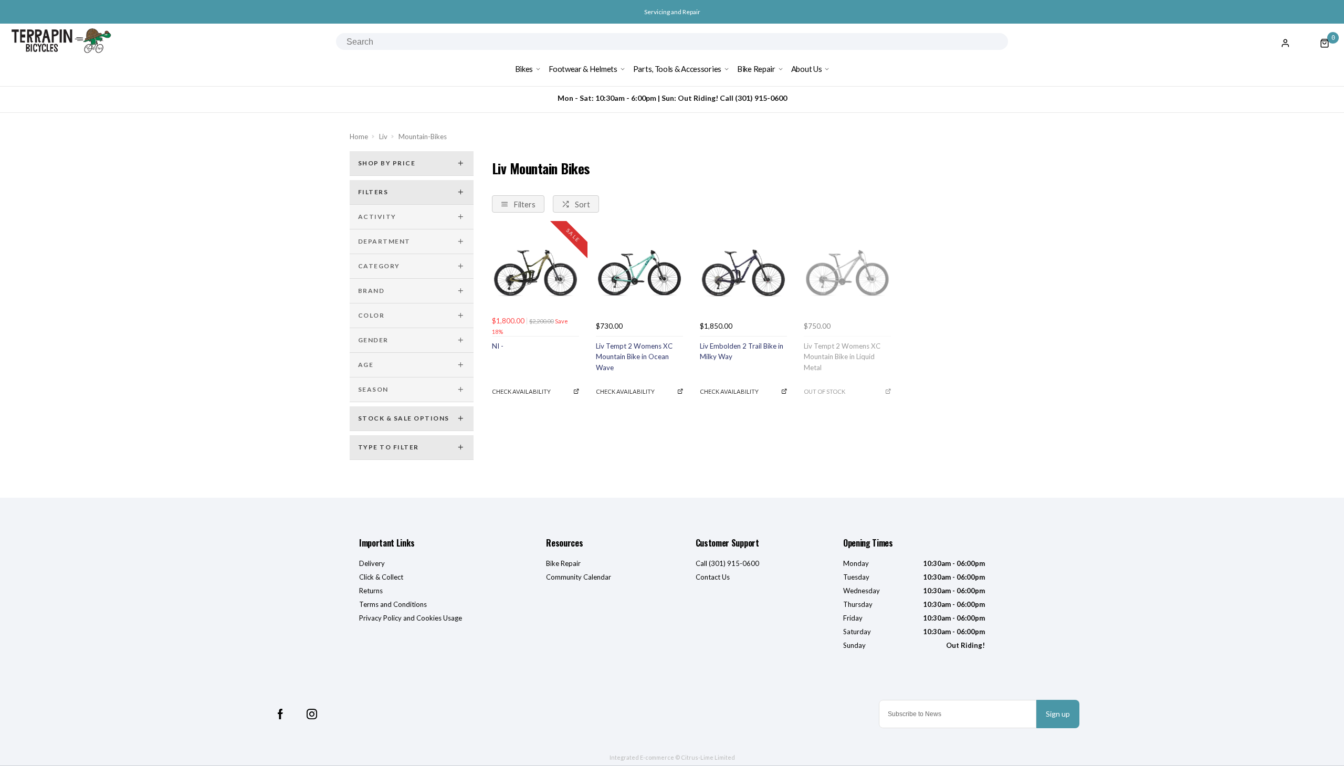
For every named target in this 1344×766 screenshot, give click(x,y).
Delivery (372, 563)
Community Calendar (578, 577)
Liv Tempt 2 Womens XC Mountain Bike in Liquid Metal (842, 357)
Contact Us (713, 577)
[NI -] (535, 273)
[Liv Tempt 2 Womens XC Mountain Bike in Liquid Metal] (847, 273)
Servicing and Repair (672, 12)
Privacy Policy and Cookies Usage (410, 618)
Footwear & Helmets (583, 69)
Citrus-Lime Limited (708, 757)
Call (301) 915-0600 (727, 563)
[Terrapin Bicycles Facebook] (280, 714)
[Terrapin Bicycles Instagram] (311, 714)
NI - (497, 346)
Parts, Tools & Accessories (677, 69)
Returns (371, 590)
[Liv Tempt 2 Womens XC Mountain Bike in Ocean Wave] (639, 273)
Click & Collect (381, 577)
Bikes (524, 69)
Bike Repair (756, 69)
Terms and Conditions (393, 604)
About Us (806, 69)
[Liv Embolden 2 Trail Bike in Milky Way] (743, 273)
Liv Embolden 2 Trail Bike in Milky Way (741, 351)
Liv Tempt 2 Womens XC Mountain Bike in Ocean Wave (634, 357)
